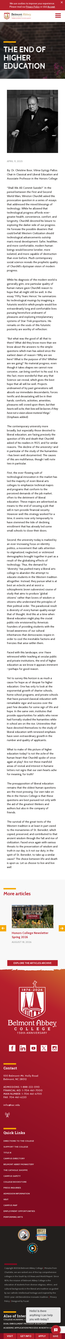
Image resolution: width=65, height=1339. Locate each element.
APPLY (42, 1336)
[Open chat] (56, 1330)
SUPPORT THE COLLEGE (15, 1146)
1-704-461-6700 (32, 1093)
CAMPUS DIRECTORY (14, 1158)
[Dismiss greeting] (58, 1309)
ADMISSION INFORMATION (16, 1193)
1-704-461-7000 (32, 1090)
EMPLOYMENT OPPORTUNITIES (19, 1211)
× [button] (61, 2)
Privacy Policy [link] (33, 7)
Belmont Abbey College (18, 16)
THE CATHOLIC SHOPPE (15, 1170)
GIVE (55, 1336)
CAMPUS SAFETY (11, 1176)
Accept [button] (51, 6)
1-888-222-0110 (30, 1086)
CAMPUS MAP (10, 1205)
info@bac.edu (11, 1105)
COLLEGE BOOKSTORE (15, 1182)
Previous (3, 928)
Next (62, 928)
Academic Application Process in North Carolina (31, 1327)
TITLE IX (7, 1152)
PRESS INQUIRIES (12, 1187)
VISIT (5, 1199)
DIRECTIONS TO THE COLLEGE (18, 1141)
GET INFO (25, 1336)
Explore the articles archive (32, 963)
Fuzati (26, 1301)
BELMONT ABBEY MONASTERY (18, 1164)
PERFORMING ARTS (13, 1217)
